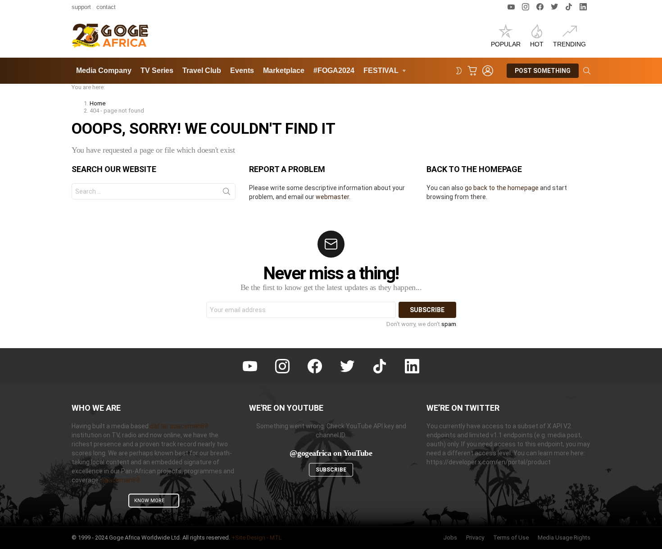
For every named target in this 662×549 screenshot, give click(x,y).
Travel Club (201, 70)
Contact (106, 7)
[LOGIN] (487, 71)
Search (227, 193)
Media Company (103, 70)
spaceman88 (120, 480)
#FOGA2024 (333, 70)
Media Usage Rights (564, 537)
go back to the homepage (502, 187)
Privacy (475, 537)
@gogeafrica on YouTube (331, 453)
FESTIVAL (381, 70)
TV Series (157, 70)
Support (81, 7)
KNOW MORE (149, 501)
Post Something (543, 70)
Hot (537, 44)
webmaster (332, 196)
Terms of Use (511, 537)
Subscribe (331, 470)
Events (242, 70)
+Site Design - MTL (256, 537)
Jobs (450, 537)
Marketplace (283, 70)
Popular (506, 44)
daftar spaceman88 (179, 426)
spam (448, 324)
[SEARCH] (586, 71)
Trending (569, 44)
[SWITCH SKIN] (458, 71)
